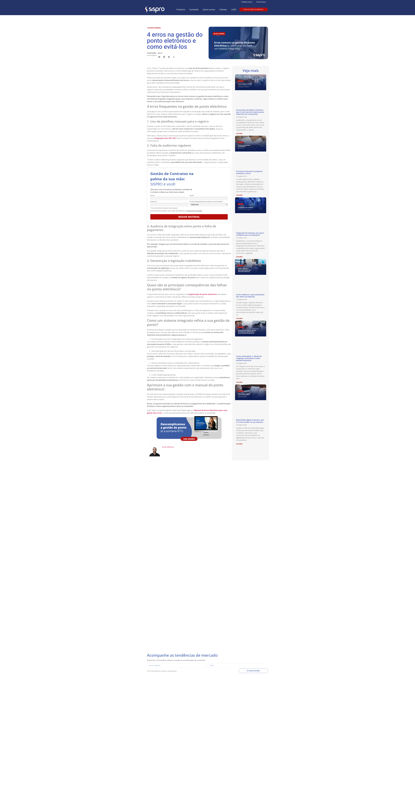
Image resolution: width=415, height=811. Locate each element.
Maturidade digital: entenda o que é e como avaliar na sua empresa (250, 421)
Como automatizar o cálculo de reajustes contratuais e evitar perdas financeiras (249, 358)
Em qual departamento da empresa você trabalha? (206, 201)
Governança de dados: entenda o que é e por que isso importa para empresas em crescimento (250, 112)
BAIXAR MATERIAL (189, 216)
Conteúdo (193, 9)
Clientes (223, 9)
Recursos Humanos (154, 28)
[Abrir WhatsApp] (409, 805)
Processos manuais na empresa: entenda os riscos (249, 172)
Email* (192, 195)
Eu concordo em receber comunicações (163, 671)
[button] (159, 57)
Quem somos (209, 9)
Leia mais (239, 133)
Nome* (152, 195)
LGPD (233, 9)
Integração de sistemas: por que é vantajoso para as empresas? (250, 234)
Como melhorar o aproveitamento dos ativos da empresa (250, 295)
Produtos (180, 9)
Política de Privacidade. (194, 211)
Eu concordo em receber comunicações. (165, 208)
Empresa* (153, 201)
